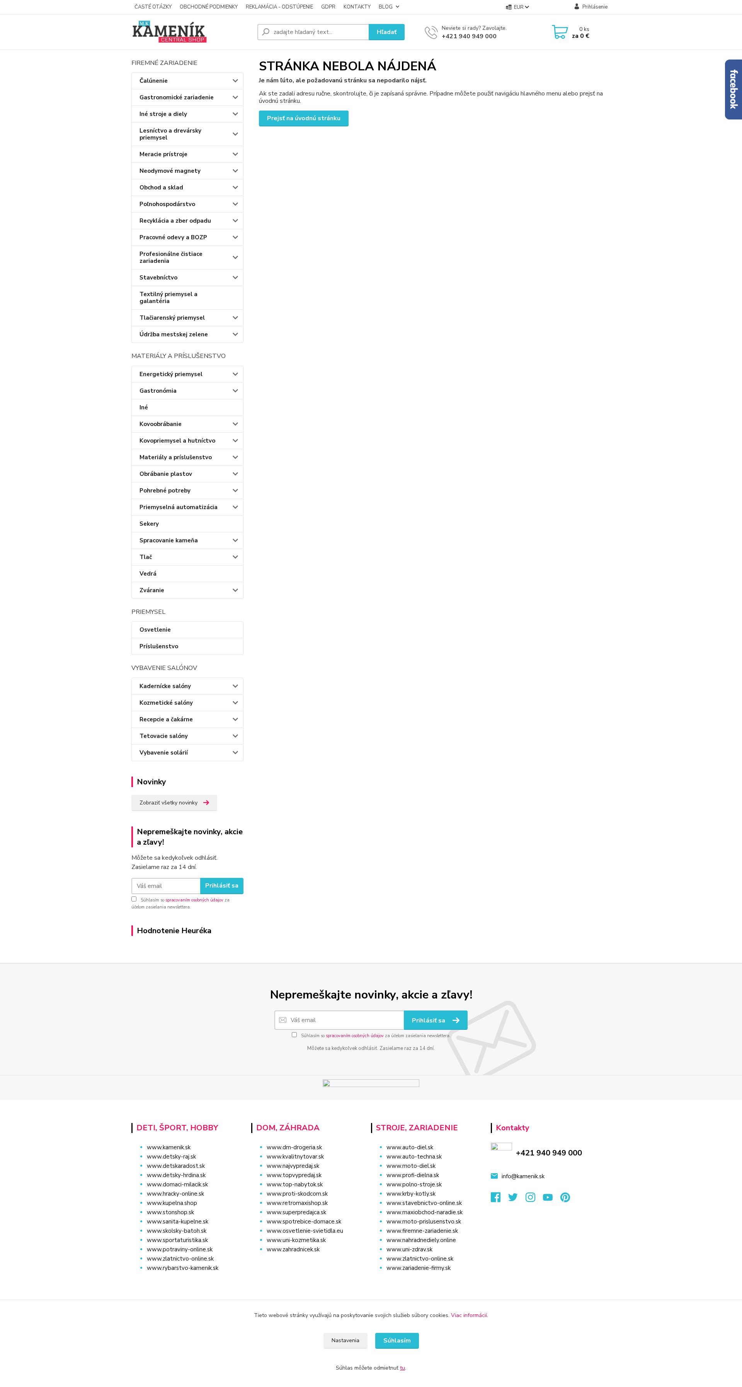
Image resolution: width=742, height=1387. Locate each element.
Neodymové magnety (170, 171)
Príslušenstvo (159, 646)
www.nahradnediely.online (421, 1240)
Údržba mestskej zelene (174, 334)
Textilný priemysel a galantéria (168, 297)
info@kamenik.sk (523, 1176)
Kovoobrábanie (161, 424)
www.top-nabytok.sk (295, 1184)
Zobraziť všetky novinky (168, 802)
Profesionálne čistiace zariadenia (171, 257)
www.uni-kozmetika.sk (296, 1240)
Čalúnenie (154, 81)
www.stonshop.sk (170, 1212)
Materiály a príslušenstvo (176, 457)
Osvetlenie (155, 630)
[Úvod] (191, 32)
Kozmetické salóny (166, 703)
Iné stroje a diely (163, 114)
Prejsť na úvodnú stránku (303, 118)
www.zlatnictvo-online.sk (180, 1259)
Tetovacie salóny (164, 736)
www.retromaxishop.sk (297, 1203)
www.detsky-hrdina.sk (176, 1175)
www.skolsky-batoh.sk (176, 1231)
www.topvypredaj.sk (294, 1175)
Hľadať (387, 32)
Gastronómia (158, 391)
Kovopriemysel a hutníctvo (177, 441)
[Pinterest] (565, 1199)
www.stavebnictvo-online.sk (424, 1203)
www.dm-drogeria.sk (294, 1147)
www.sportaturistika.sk (177, 1240)
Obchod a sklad (161, 187)
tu (402, 1368)
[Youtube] (551, 1199)
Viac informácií (469, 1315)
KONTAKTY (357, 6)
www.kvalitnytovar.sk (295, 1156)
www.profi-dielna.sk (412, 1175)
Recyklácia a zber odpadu (175, 221)
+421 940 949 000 (469, 36)
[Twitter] (517, 1199)
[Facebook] (499, 1199)
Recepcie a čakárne (166, 719)
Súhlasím (397, 1340)
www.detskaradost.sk (176, 1166)
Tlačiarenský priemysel (172, 318)
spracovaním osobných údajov (194, 900)
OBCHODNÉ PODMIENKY (209, 6)
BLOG (386, 6)
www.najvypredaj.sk (293, 1166)
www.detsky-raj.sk (171, 1156)
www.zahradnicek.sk (293, 1249)
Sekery (149, 524)
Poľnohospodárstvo (167, 204)
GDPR (328, 6)
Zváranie (152, 590)
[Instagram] (534, 1199)
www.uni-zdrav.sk (409, 1249)
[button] (306, 1264)
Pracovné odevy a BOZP (173, 237)
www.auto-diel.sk (409, 1147)
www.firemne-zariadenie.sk (422, 1231)
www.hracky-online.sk (175, 1194)
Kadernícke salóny (165, 686)
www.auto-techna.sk (414, 1156)
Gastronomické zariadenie (177, 97)
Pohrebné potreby (165, 490)
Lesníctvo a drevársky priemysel (170, 134)
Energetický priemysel (171, 374)
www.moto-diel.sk (411, 1166)
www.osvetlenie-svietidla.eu (305, 1231)
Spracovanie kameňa (169, 540)
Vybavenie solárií (164, 753)
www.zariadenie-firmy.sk (418, 1268)
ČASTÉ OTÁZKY (153, 6)
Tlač (146, 557)
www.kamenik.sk (169, 1147)
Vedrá (148, 574)
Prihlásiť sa (221, 885)
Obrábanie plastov (166, 474)
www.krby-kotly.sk (411, 1194)
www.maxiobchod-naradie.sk (424, 1212)
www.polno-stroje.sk (414, 1184)
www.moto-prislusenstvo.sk (423, 1221)
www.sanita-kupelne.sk (177, 1221)
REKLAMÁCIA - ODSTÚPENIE (279, 6)
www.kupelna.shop (172, 1203)
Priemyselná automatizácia (179, 507)
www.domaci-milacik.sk (177, 1184)
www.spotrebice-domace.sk (304, 1221)
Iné (144, 407)
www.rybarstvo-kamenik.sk (182, 1268)
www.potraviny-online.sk (180, 1249)
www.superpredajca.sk (296, 1212)
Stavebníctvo (158, 277)
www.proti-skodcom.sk (297, 1194)
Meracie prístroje (163, 154)
